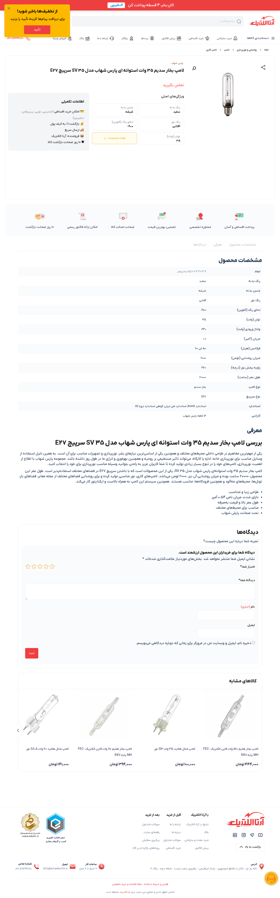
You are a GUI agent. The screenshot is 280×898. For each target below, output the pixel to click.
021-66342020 (23, 869)
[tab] (242, 244)
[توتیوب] (260, 835)
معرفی (218, 245)
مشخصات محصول (242, 245)
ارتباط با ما (175, 824)
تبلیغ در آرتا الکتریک (197, 824)
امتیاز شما (247, 567)
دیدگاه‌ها (199, 245)
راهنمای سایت (152, 832)
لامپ (226, 49)
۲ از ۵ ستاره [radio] (46, 566)
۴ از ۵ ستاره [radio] (34, 566)
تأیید (37, 30)
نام (253, 607)
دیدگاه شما (246, 580)
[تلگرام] (252, 835)
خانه (266, 49)
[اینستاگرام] (243, 835)
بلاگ (206, 832)
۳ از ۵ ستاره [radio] (40, 566)
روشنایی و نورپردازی (247, 49)
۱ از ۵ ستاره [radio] (52, 566)
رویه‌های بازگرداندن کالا (146, 848)
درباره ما (176, 832)
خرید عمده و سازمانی (196, 840)
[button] (194, 68)
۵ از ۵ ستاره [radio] (27, 566)
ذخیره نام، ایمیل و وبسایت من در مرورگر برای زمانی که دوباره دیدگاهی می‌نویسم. (193, 643)
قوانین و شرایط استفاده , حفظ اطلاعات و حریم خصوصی (140, 884)
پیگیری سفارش (151, 840)
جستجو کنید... (226, 21)
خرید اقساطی (173, 848)
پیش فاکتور (202, 848)
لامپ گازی (211, 49)
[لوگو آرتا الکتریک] (262, 21)
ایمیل (251, 625)
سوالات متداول (172, 840)
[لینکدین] (235, 835)
